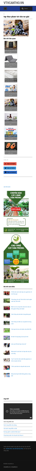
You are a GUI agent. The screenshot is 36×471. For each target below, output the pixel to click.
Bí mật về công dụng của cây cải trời (19, 336)
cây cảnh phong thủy (17, 448)
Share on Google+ (11, 163)
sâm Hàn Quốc (7, 186)
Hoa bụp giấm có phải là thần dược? (12, 432)
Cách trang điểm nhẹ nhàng (10, 425)
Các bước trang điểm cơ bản (10, 428)
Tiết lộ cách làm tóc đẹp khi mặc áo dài (20, 366)
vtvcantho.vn (14, 3)
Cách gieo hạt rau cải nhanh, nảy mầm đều (21, 329)
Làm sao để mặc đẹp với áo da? (18, 344)
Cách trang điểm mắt (9, 421)
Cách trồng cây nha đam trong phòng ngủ (21, 314)
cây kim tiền (9, 448)
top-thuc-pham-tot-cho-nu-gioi (16, 17)
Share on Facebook (11, 172)
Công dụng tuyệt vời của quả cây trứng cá (13, 435)
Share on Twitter (11, 168)
